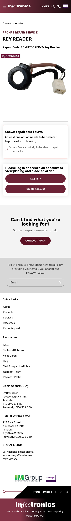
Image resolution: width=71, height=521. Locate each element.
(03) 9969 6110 (13, 403)
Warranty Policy (12, 371)
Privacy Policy (35, 273)
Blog (5, 361)
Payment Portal (12, 377)
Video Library (10, 355)
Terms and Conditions (18, 511)
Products (8, 312)
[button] (4, 6)
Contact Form (35, 240)
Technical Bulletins (13, 350)
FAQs (6, 345)
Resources (9, 323)
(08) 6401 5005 (14, 433)
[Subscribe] (60, 283)
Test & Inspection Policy (16, 366)
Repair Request (11, 328)
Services (8, 317)
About (6, 306)
